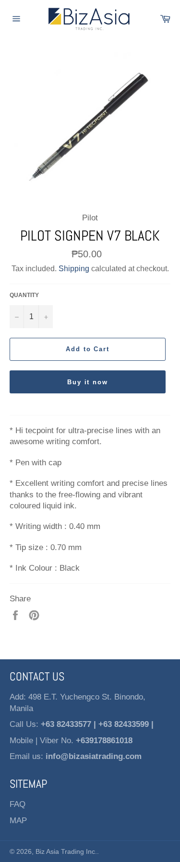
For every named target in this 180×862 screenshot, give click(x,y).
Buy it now (87, 382)
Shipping (74, 268)
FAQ (17, 804)
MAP (18, 820)
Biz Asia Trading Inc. (66, 851)
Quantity (24, 295)
